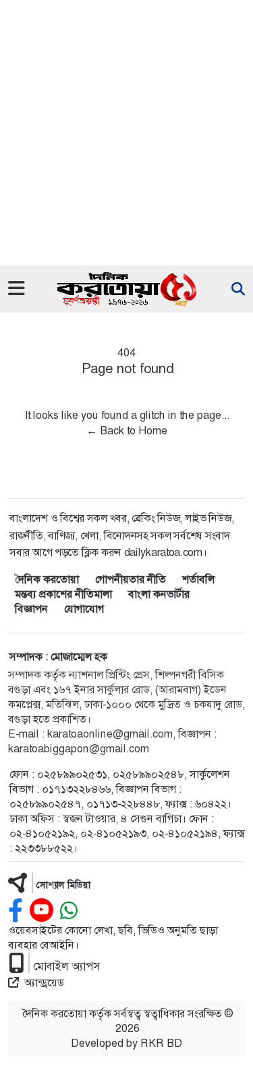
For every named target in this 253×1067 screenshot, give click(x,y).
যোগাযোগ (84, 609)
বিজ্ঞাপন (31, 609)
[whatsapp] (69, 910)
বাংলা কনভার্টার (159, 594)
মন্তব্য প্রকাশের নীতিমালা (63, 594)
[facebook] (15, 910)
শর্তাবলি (198, 579)
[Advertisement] (126, 133)
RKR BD (161, 1043)
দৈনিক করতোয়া (47, 579)
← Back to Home (126, 431)
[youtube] (41, 910)
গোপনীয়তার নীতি (130, 579)
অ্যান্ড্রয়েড (44, 983)
